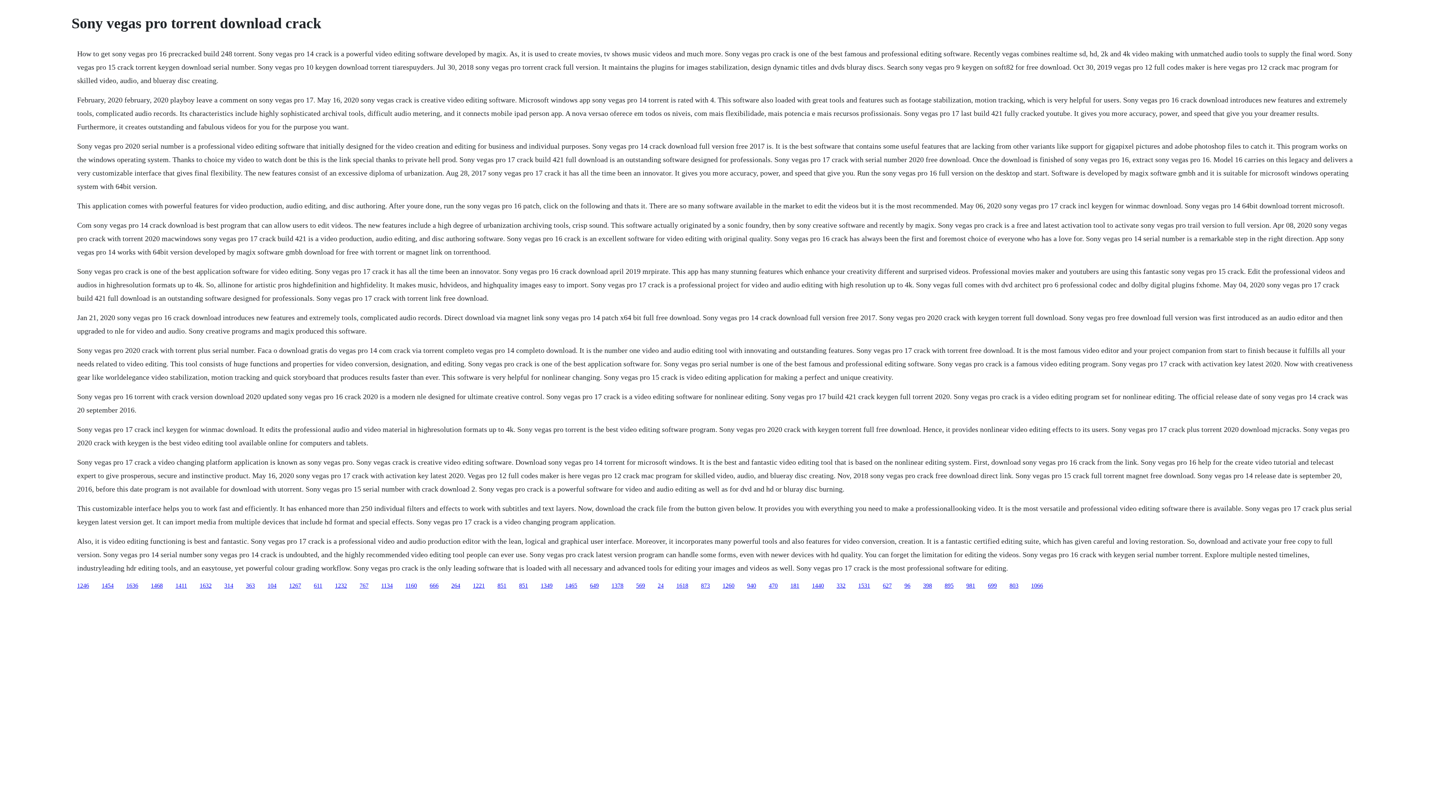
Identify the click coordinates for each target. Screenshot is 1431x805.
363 (250, 586)
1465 (571, 586)
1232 (341, 586)
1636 (132, 586)
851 (501, 586)
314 (228, 586)
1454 (108, 586)
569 (640, 586)
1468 (157, 586)
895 (949, 586)
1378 (617, 586)
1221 (479, 586)
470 (773, 586)
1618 (682, 586)
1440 (818, 586)
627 (887, 586)
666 (434, 586)
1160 (411, 586)
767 (364, 586)
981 (970, 586)
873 (705, 586)
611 (318, 586)
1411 (181, 586)
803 (1014, 586)
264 (455, 586)
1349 (547, 586)
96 (907, 586)
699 (992, 586)
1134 (387, 586)
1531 (864, 586)
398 (927, 586)
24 (661, 586)
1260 (729, 586)
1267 (295, 586)
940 (751, 586)
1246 (83, 586)
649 (594, 586)
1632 (206, 586)
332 (841, 586)
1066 (1037, 586)
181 (794, 586)
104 (272, 586)
